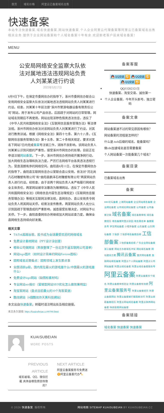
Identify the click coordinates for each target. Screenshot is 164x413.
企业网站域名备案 (143, 201)
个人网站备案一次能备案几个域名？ (128, 154)
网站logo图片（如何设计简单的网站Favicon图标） (46, 254)
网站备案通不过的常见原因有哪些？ (128, 129)
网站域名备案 (143, 249)
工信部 (115, 234)
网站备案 (26, 155)
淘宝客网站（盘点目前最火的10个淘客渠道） (43, 291)
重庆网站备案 (144, 255)
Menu (13, 48)
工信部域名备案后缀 (130, 234)
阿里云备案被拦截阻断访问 (131, 296)
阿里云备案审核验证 (118, 283)
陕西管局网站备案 (119, 307)
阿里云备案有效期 (138, 283)
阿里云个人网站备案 (132, 261)
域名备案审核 (139, 214)
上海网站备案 (126, 201)
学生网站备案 (117, 226)
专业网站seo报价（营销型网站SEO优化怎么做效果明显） (51, 284)
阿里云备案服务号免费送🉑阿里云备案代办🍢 (72, 372)
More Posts (42, 344)
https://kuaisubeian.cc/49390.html (42, 311)
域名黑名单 (140, 221)
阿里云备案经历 (140, 290)
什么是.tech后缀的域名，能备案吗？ (128, 142)
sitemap (95, 407)
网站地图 (83, 407)
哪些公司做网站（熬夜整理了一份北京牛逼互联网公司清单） (53, 247)
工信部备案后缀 (127, 242)
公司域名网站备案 (126, 207)
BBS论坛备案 (111, 201)
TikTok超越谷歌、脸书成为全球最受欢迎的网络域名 (47, 234)
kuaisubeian (113, 407)
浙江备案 (109, 249)
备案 (37, 145)
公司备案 (141, 207)
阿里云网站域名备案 (127, 302)
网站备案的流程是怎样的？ (122, 135)
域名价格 (29, 4)
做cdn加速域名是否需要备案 (122, 148)
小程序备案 (130, 226)
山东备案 (142, 226)
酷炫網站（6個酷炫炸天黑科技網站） (38, 297)
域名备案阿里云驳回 (122, 221)
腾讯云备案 (126, 254)
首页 (14, 4)
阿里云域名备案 (122, 266)
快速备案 (28, 22)
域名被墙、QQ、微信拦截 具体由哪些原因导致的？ (33, 381)
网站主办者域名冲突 (125, 249)
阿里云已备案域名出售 (55, 4)
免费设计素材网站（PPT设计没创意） (38, 241)
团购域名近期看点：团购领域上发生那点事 (41, 260)
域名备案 (121, 214)
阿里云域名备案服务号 (143, 266)
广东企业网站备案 (145, 242)
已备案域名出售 (114, 178)
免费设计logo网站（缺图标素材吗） (37, 278)
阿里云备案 (119, 274)
